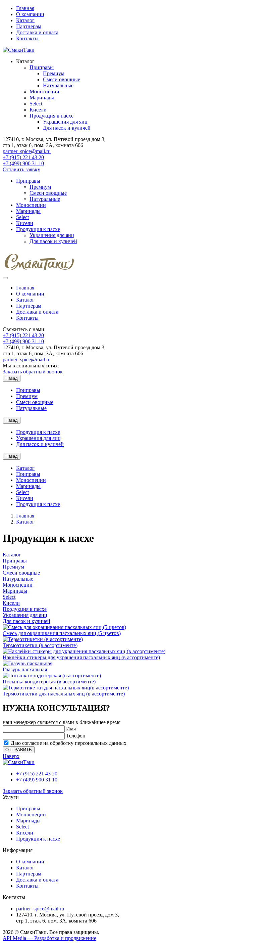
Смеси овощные (61, 79)
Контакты (27, 38)
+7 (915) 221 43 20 (23, 157)
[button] (137, 555)
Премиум (53, 73)
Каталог (25, 20)
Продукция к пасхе (51, 116)
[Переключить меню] (5, 278)
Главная (25, 8)
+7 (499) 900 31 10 (23, 163)
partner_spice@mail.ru (27, 151)
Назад (11, 378)
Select (36, 103)
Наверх (11, 756)
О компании (30, 14)
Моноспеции (44, 91)
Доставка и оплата (37, 32)
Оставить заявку (21, 169)
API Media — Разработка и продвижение (49, 938)
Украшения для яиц (65, 122)
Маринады (42, 97)
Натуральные (58, 85)
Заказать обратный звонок (33, 371)
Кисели (38, 110)
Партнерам (28, 26)
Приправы (42, 67)
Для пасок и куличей (67, 128)
